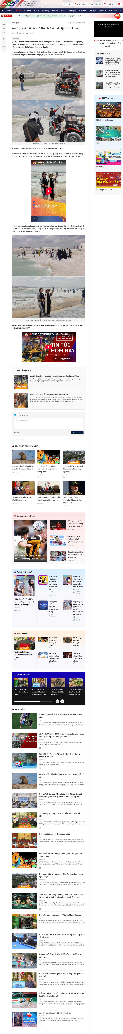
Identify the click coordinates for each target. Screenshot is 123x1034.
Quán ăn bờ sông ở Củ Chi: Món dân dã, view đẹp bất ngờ (76, 692)
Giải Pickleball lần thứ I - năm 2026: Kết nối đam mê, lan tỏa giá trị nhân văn (62, 994)
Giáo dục (102, 11)
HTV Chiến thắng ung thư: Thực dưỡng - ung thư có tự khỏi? (39, 692)
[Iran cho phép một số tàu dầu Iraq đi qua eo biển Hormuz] (48, 488)
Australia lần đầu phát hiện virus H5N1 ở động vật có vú (22, 467)
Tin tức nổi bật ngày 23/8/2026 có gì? (55, 1013)
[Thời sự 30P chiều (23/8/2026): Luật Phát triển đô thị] (43, 605)
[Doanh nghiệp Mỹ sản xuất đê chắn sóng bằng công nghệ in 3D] (74, 457)
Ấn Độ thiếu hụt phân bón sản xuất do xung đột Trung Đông (54, 376)
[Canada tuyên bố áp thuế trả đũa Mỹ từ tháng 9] (23, 488)
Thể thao (92, 11)
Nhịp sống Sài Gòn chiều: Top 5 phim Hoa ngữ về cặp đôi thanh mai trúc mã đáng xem (78, 608)
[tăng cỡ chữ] (4, 43)
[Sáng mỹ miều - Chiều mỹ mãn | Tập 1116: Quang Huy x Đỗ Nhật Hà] (43, 580)
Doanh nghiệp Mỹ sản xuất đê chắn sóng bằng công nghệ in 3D (73, 469)
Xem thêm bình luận (19, 440)
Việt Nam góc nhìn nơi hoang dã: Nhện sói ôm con (57, 692)
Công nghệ (72, 11)
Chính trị (27, 11)
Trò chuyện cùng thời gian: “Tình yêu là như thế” (78, 657)
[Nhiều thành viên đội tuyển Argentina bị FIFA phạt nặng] (24, 721)
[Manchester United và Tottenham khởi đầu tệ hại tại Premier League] (30, 539)
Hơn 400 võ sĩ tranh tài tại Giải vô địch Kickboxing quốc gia (60, 955)
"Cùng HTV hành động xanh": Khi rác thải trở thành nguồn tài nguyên (113, 85)
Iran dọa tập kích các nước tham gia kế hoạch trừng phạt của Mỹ (73, 500)
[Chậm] (108, 133)
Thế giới (18, 11)
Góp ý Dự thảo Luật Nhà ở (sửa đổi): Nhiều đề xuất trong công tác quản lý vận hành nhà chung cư (60, 795)
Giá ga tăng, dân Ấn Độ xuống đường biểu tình (49, 394)
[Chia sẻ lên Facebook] (3, 24)
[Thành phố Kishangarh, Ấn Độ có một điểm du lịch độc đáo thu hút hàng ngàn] (48, 255)
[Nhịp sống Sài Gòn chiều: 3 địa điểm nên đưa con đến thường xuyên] (67, 580)
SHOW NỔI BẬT (23, 675)
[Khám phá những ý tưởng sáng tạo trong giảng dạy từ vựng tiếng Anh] (43, 655)
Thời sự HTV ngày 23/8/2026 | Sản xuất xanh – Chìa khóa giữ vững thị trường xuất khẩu (61, 735)
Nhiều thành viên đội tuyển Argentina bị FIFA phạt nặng (61, 715)
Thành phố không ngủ (104, 120)
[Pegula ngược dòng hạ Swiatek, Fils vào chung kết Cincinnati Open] (58, 556)
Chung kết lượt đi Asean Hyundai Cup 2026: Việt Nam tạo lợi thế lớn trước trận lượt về (75, 524)
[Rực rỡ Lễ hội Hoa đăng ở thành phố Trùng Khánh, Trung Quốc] (48, 457)
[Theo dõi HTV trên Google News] (16, 38)
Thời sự (9, 11)
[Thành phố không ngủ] (108, 110)
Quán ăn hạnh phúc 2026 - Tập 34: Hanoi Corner (21, 692)
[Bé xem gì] (108, 157)
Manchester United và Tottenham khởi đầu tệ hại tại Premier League (30, 557)
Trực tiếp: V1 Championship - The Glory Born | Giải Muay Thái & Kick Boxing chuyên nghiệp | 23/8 (61, 895)
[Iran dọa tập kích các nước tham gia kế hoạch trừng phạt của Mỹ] (74, 488)
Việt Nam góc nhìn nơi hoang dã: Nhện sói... (77, 641)
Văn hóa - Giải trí (58, 11)
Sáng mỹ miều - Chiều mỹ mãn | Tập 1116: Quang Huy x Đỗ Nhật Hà (54, 583)
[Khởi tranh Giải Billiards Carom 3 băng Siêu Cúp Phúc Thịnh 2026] (24, 941)
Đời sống (45, 11)
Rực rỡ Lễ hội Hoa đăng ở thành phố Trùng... (53, 641)
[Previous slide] (57, 701)
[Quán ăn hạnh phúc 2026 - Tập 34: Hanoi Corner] (21, 682)
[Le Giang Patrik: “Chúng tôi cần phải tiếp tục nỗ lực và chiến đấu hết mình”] (58, 540)
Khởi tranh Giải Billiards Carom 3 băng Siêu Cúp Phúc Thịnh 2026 (62, 935)
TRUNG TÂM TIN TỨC (27, 33)
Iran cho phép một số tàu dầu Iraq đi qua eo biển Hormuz (48, 499)
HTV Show (113, 11)
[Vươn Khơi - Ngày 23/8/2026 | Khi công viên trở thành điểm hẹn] (24, 760)
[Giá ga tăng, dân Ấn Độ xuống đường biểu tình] (21, 400)
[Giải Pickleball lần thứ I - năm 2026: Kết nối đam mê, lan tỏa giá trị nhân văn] (24, 1000)
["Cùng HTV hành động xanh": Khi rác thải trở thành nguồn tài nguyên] (99, 85)
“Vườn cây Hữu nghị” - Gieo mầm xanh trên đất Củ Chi (23, 654)
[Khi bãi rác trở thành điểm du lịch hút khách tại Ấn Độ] (48, 79)
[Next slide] (62, 701)
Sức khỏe (82, 11)
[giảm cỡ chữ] (4, 49)
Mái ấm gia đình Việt (104, 190)
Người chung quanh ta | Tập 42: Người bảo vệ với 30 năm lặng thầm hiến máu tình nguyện (113, 73)
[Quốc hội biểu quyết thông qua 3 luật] (24, 840)
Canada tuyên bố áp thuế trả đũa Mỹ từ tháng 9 (22, 499)
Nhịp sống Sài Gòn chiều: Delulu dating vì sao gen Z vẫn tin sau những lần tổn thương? (24, 603)
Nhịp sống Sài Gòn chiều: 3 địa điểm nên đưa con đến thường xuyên (78, 581)
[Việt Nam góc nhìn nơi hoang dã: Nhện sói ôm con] (67, 639)
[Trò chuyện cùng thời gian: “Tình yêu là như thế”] (67, 655)
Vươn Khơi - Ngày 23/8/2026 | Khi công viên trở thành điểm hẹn (59, 755)
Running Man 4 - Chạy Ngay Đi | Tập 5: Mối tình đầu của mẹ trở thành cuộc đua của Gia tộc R (113, 61)
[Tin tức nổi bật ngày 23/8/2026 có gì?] (24, 1019)
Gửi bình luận (77, 433)
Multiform (22, 634)
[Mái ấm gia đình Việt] (108, 180)
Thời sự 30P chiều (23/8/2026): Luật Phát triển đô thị (54, 607)
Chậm (98, 143)
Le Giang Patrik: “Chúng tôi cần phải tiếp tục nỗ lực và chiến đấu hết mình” (75, 539)
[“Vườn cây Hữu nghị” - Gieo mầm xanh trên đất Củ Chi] (24, 643)
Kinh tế (36, 11)
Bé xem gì (100, 166)
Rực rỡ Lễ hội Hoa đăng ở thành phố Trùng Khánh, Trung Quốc (47, 469)
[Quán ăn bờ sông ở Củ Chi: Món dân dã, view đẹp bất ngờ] (76, 682)
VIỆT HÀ (15, 33)
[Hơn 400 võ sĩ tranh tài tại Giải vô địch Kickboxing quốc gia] (24, 961)
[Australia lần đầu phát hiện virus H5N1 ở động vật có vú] (23, 457)
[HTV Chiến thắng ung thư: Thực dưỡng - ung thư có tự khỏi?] (39, 682)
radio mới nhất (24, 572)
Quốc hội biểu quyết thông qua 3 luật (54, 834)
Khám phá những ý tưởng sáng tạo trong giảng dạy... (54, 657)
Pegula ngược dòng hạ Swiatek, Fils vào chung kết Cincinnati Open (75, 555)
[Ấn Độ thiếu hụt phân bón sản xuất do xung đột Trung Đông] (21, 382)
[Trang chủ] (2, 10)
